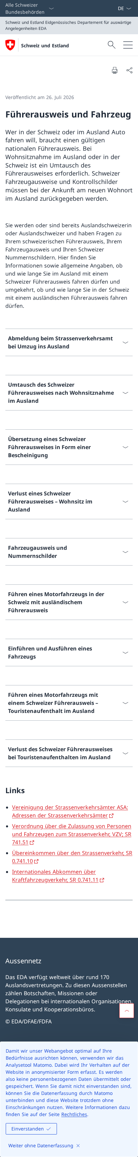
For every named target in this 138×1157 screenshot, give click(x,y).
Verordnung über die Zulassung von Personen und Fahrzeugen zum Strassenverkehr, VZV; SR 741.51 (71, 834)
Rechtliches (74, 1114)
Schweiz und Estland (45, 45)
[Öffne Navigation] (128, 45)
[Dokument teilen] (129, 70)
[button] (126, 1010)
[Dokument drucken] (114, 70)
